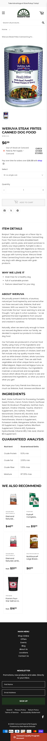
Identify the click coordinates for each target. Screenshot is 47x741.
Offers (24, 639)
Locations (23, 652)
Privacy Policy (20, 710)
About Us (23, 649)
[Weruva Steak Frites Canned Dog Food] (6, 115)
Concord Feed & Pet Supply (25, 724)
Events (23, 642)
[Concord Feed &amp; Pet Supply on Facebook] (43, 717)
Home (4, 29)
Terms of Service (12, 712)
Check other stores (39, 150)
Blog (23, 646)
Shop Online (23, 636)
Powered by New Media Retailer (22, 726)
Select (5, 169)
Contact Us (23, 656)
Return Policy (33, 710)
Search (9, 710)
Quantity (6, 184)
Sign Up (24, 701)
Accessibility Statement (30, 712)
